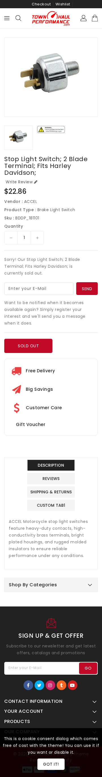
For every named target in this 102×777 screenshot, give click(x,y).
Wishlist (63, 4)
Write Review (19, 182)
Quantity (13, 226)
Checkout (41, 4)
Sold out (28, 346)
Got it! (51, 764)
